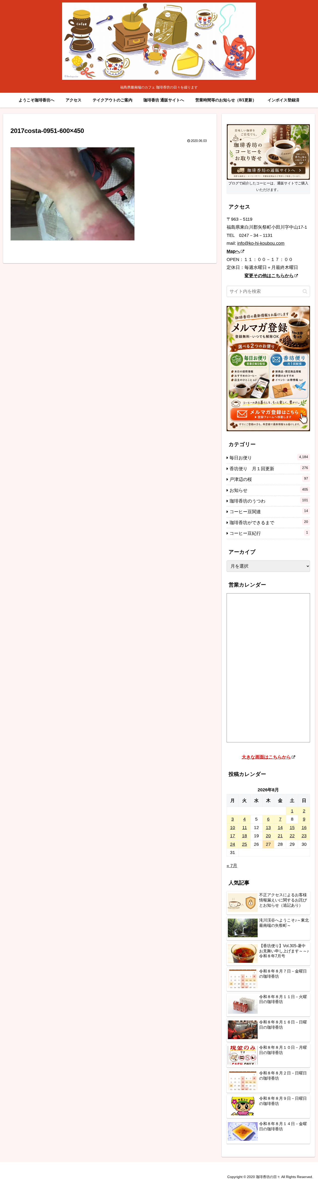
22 (292, 835)
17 (232, 835)
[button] (305, 291)
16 (304, 827)
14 (280, 827)
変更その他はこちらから (269, 275)
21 (280, 835)
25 (244, 844)
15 (292, 827)
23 (304, 835)
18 (244, 835)
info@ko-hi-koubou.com (260, 243)
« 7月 (232, 865)
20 (268, 835)
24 (232, 844)
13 (268, 827)
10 (232, 827)
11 (244, 827)
